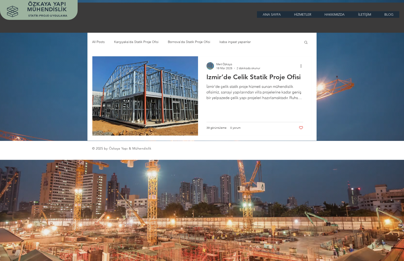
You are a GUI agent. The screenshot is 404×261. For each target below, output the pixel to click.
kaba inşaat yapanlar (235, 42)
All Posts (98, 42)
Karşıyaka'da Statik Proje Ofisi (136, 42)
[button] (306, 42)
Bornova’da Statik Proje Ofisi (189, 42)
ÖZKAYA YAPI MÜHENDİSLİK (48, 7)
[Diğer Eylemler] (302, 66)
